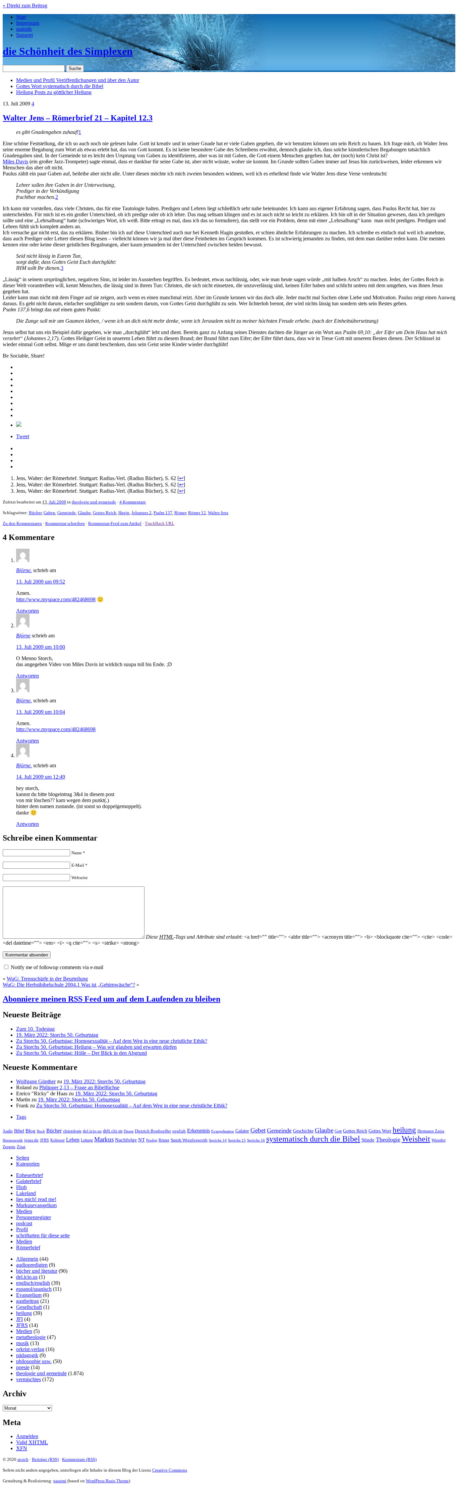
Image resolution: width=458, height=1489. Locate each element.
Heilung (54, 92)
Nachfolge (126, 1140)
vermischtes (28, 1379)
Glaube (84, 512)
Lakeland (26, 1193)
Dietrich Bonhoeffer (153, 1130)
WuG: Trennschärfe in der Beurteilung (47, 979)
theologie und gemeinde (94, 501)
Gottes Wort (59, 86)
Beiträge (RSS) (45, 1459)
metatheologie (31, 1337)
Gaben (49, 512)
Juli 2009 (57, 501)
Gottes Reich (104, 512)
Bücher (35, 512)
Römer (180, 512)
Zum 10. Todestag (35, 1029)
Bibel (19, 1130)
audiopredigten (32, 1265)
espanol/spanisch (34, 1289)
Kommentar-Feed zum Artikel (114, 523)
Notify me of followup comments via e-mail (57, 967)
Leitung (87, 1140)
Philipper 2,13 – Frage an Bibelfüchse (79, 1087)
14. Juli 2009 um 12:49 (40, 777)
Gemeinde (66, 512)
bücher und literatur (36, 1271)
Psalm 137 (163, 512)
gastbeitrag (27, 1301)
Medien (24, 1211)
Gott (338, 1131)
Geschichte (303, 1130)
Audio (8, 1131)
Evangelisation (222, 1131)
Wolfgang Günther (36, 1081)
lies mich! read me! (36, 1199)
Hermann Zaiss (430, 1131)
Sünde (368, 1140)
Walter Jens (218, 512)
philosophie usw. (34, 1361)
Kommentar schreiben (65, 523)
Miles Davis (15, 161)
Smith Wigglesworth (189, 1140)
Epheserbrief (29, 1175)
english (179, 1131)
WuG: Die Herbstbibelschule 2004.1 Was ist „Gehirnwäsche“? (69, 985)
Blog (30, 1130)
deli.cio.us (112, 1130)
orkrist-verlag (30, 1349)
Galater (242, 1130)
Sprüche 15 (237, 1140)
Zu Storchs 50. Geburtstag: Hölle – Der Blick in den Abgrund (81, 1053)
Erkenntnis (198, 1130)
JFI (19, 1319)
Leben (72, 1140)
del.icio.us (92, 1130)
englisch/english (33, 1283)
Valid (32, 1442)
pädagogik (27, 1355)
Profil (22, 1229)
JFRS (44, 1140)
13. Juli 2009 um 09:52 (40, 581)
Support (24, 35)
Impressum (27, 23)
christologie (72, 1131)
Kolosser (57, 1140)
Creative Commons (169, 1470)
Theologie (388, 1139)
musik (22, 1343)
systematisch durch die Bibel (313, 1138)
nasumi (59, 1480)
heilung (404, 1129)
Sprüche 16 (256, 1140)
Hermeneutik (13, 1140)
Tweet (22, 436)
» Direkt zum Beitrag (25, 5)
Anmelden (27, 1436)
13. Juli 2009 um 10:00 (40, 647)
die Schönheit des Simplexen (68, 51)
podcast (24, 1223)
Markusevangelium (36, 1205)
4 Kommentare (132, 501)
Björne (23, 635)
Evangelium (29, 1295)
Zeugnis (9, 1147)
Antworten (27, 611)
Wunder (439, 1140)
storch (22, 1459)
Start (21, 17)
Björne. (24, 570)
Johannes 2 (141, 512)
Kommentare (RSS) (79, 1459)
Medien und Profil (77, 80)
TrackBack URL (159, 523)
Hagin (123, 512)
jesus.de (31, 1140)
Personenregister (33, 1217)
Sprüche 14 (218, 1140)
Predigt (151, 1140)
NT (141, 1140)
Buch (41, 1131)
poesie (23, 1367)
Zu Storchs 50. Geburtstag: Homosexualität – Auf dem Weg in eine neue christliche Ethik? (111, 1041)
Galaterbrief (28, 1181)
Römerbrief (28, 1247)
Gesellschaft (29, 1307)
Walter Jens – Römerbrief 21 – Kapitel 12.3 (78, 117)
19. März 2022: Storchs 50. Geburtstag (57, 1035)
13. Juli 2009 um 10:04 (40, 712)
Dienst (128, 1131)
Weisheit (416, 1138)
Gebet (258, 1130)
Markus (104, 1139)
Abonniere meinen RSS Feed (111, 999)
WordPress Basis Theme (107, 1480)
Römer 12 (197, 512)
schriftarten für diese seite (43, 1235)
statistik (24, 29)
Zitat (21, 1146)
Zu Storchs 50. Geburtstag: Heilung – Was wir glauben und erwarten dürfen (96, 1047)
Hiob (21, 1187)
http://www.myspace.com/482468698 (56, 599)
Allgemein (27, 1259)
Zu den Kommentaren (22, 523)
